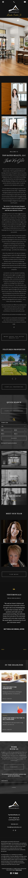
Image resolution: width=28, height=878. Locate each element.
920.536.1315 (14, 824)
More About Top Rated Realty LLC (14, 337)
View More (14, 574)
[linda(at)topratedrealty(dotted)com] (25, 2)
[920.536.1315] (14, 2)
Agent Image (19, 870)
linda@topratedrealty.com (14, 827)
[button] (14, 422)
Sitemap (22, 868)
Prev (2, 649)
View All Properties (14, 386)
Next (25, 649)
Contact (14, 767)
